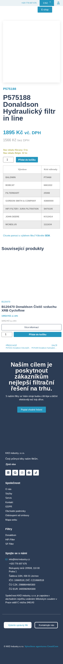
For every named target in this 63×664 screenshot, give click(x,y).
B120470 (6, 301)
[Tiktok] (36, 472)
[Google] (15, 472)
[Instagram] (22, 472)
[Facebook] (29, 472)
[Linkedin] (8, 472)
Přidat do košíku (27, 159)
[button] (58, 10)
